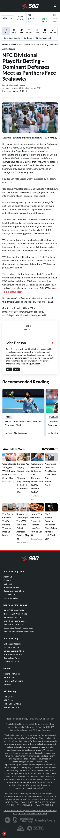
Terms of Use (34, 718)
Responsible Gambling (13, 591)
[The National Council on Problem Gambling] (35, 828)
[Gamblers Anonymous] (20, 828)
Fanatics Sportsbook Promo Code (18, 631)
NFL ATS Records (11, 707)
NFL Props (8, 700)
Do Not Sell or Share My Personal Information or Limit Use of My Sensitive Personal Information (30, 812)
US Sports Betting (11, 647)
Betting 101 (8, 677)
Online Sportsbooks (12, 643)
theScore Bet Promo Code (15, 613)
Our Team (7, 583)
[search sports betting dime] (55, 6)
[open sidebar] (4, 6)
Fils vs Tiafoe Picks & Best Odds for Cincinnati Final (23, 423)
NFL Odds (8, 696)
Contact (7, 580)
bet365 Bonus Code (12, 617)
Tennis (9, 417)
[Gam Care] (15, 820)
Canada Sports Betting (13, 651)
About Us (7, 576)
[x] (52, 343)
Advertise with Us (11, 587)
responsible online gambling (18, 782)
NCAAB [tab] (53, 32)
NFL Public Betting (12, 703)
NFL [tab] (21, 32)
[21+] (8, 820)
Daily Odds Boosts (11, 38)
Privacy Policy (21, 718)
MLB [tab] (14, 32)
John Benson (11, 85)
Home (5, 44)
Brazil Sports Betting (12, 654)
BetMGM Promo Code (13, 610)
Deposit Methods (11, 661)
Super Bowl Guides (12, 673)
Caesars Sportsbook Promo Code (18, 628)
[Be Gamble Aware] (45, 820)
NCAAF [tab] (29, 32)
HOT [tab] (6, 33)
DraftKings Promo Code (14, 621)
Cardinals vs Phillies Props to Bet (38, 38)
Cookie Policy (47, 718)
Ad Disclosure (8, 48)
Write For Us (9, 594)
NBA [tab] (37, 32)
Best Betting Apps (11, 658)
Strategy (7, 684)
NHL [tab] (45, 32)
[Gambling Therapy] (26, 820)
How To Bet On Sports (13, 681)
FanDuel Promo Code (13, 624)
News (13, 44)
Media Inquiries (10, 598)
